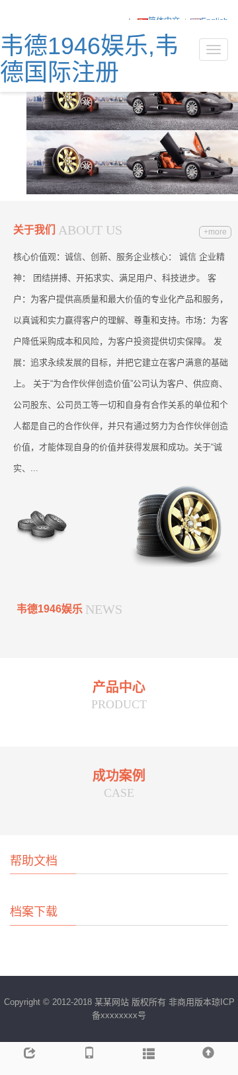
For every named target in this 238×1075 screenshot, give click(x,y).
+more (215, 232)
